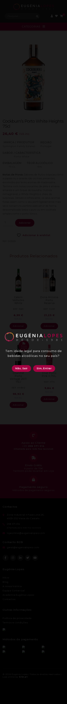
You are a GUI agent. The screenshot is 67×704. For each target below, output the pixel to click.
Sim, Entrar (44, 368)
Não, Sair (21, 368)
